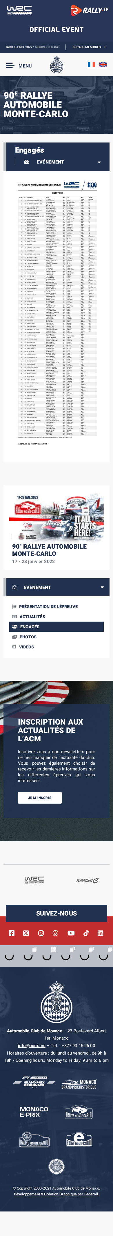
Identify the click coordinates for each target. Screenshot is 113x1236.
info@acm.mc (31, 1045)
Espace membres (89, 47)
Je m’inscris (40, 798)
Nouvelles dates (39, 47)
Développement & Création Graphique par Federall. (56, 1194)
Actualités (32, 617)
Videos (26, 647)
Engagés (29, 627)
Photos (28, 637)
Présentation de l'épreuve (48, 607)
